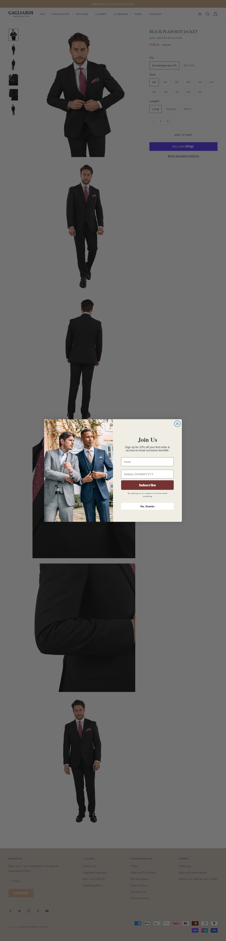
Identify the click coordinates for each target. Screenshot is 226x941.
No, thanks (147, 506)
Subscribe (147, 485)
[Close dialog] (177, 424)
